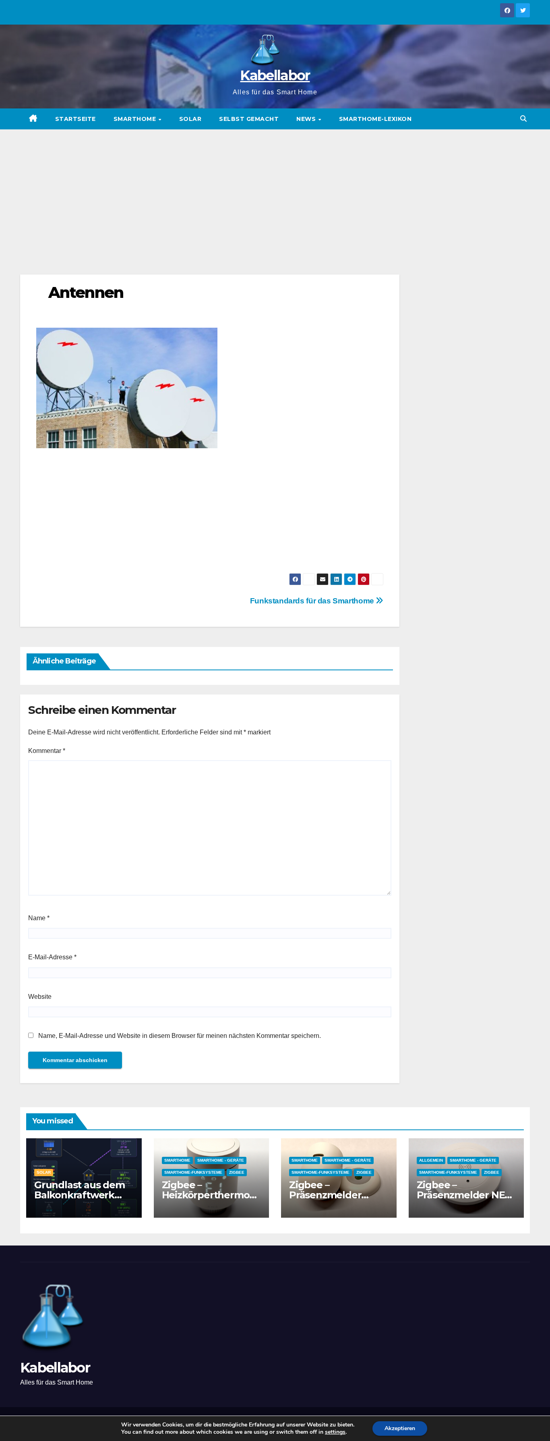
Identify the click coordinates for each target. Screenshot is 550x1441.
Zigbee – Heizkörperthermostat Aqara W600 (210, 1195)
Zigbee (236, 1172)
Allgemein (431, 1160)
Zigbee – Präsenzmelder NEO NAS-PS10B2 (465, 1195)
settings (335, 1432)
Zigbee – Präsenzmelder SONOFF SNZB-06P (333, 1195)
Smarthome (136, 119)
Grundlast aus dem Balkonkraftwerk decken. (79, 1195)
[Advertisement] (275, 189)
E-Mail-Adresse (52, 957)
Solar (190, 119)
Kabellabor (275, 75)
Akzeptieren (400, 1428)
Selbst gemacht (249, 119)
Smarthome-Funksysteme (193, 1172)
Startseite (75, 119)
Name (39, 918)
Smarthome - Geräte (220, 1160)
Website (40, 996)
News (307, 119)
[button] (523, 118)
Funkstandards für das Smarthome (313, 601)
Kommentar (46, 750)
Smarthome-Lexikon (375, 119)
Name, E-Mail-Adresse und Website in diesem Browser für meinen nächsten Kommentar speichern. (179, 1035)
